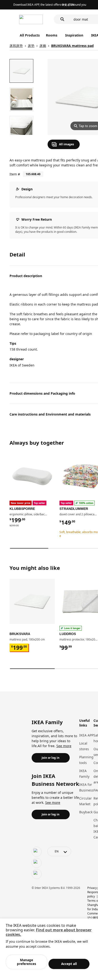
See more (63, 746)
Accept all (69, 963)
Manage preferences (26, 962)
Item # (15, 174)
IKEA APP (86, 735)
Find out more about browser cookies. (49, 932)
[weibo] (37, 863)
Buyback (86, 812)
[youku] (37, 874)
